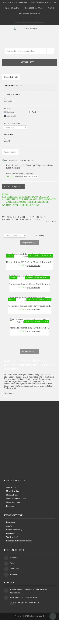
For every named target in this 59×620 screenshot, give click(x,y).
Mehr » (7, 396)
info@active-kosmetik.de (28, 603)
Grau (10, 112)
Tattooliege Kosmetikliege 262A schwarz (29, 284)
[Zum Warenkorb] (50, 51)
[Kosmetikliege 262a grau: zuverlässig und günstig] (26, 299)
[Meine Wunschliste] (23, 20)
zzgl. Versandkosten (30, 176)
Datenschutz (11, 533)
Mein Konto (11, 487)
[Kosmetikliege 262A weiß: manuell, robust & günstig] (24, 255)
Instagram (13, 574)
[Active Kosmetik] (30, 34)
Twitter (12, 563)
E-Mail (14, 603)
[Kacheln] (27, 230)
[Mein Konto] (18, 20)
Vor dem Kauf (12, 537)
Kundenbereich (14, 480)
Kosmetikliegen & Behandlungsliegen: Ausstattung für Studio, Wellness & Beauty (29, 198)
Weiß (35, 112)
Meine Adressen (12, 495)
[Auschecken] (35, 20)
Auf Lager (9, 101)
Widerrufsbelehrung (14, 530)
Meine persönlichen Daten (16, 499)
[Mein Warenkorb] (29, 20)
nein (7, 141)
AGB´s (9, 526)
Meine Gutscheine (13, 502)
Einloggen (10, 506)
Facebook (13, 558)
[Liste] (31, 230)
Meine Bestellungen (13, 491)
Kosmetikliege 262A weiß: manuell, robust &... (29, 262)
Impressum (10, 522)
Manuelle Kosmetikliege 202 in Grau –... (29, 327)
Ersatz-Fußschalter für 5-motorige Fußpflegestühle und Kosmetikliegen (30, 166)
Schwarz (11, 116)
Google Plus (14, 569)
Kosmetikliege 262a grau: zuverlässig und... (29, 306)
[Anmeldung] (41, 20)
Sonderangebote (10, 152)
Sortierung (40, 235)
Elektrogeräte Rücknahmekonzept (19, 541)
